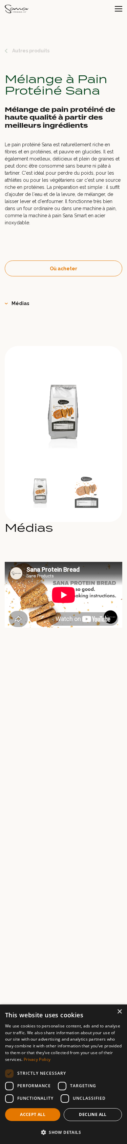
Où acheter (63, 268)
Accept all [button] (32, 1114)
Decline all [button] (92, 1114)
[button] (63, 1132)
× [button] (119, 1011)
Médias (20, 303)
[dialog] (63, 1074)
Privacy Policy (37, 1059)
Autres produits (30, 50)
